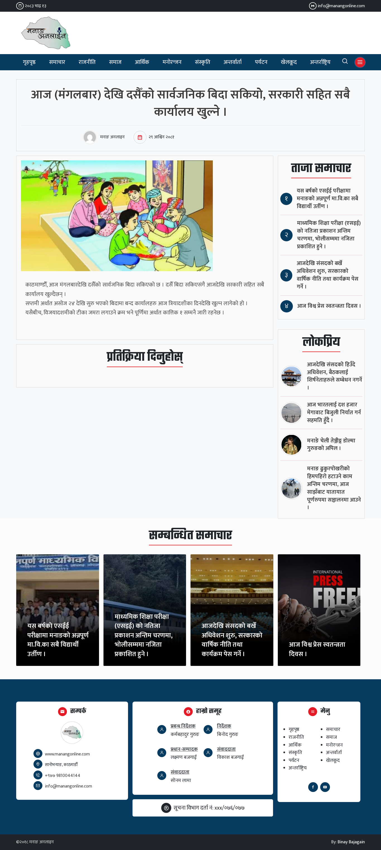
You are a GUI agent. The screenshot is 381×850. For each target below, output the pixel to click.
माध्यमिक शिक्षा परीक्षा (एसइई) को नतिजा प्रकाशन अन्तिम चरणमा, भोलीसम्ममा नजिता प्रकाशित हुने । (329, 235)
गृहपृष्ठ (29, 62)
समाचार (57, 62)
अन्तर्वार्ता (233, 62)
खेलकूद (289, 62)
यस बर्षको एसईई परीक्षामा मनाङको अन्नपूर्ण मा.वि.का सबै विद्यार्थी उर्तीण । (327, 198)
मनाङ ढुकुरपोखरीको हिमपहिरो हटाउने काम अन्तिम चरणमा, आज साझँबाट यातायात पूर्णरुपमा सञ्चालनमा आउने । (334, 488)
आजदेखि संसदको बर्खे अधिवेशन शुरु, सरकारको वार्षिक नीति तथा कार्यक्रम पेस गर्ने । (327, 275)
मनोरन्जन (172, 62)
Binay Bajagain (351, 842)
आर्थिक (142, 62)
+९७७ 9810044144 (62, 775)
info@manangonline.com (341, 6)
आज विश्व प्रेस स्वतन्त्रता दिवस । (329, 306)
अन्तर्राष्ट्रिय (320, 62)
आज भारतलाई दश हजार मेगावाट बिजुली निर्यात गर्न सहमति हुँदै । (334, 412)
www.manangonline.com (67, 754)
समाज (115, 62)
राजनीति (87, 62)
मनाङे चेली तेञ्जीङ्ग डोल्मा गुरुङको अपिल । (331, 444)
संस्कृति (202, 62)
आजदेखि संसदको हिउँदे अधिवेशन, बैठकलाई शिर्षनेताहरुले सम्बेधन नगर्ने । (334, 376)
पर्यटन (261, 62)
